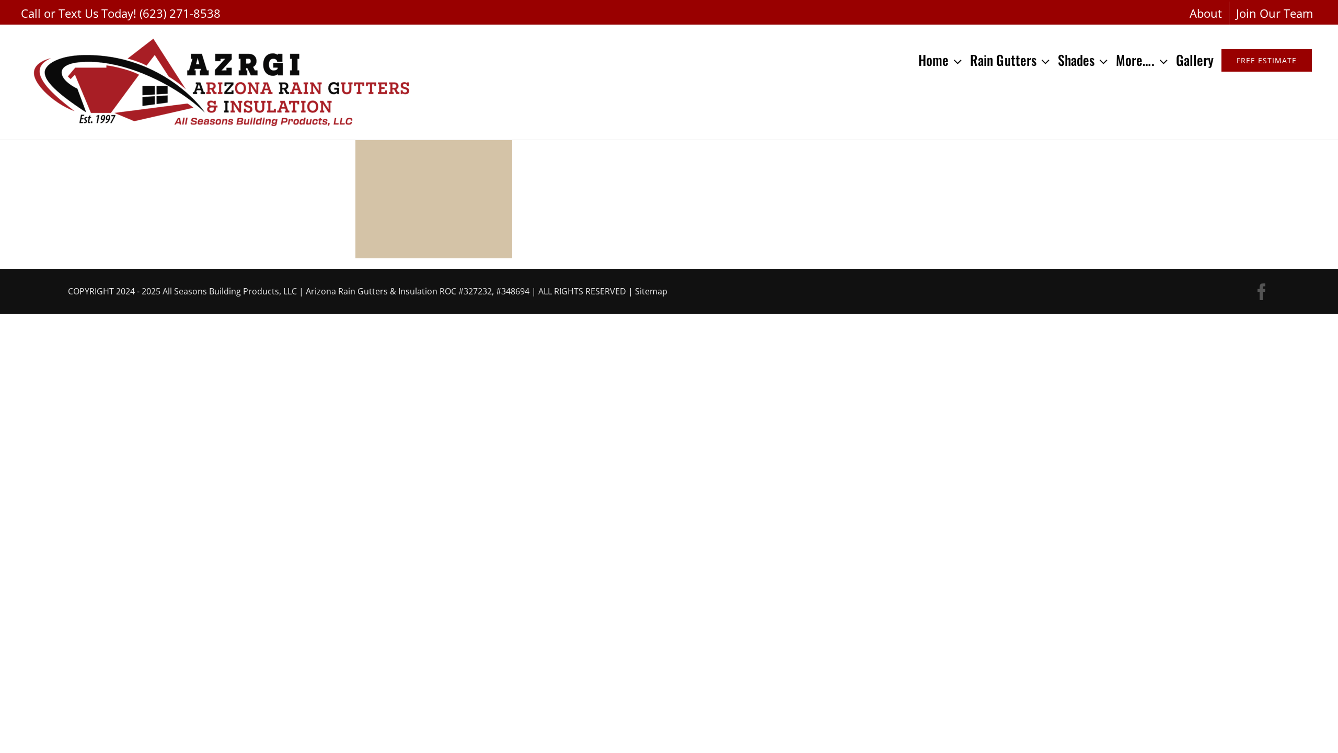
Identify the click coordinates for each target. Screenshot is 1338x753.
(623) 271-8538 (180, 13)
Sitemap (651, 291)
